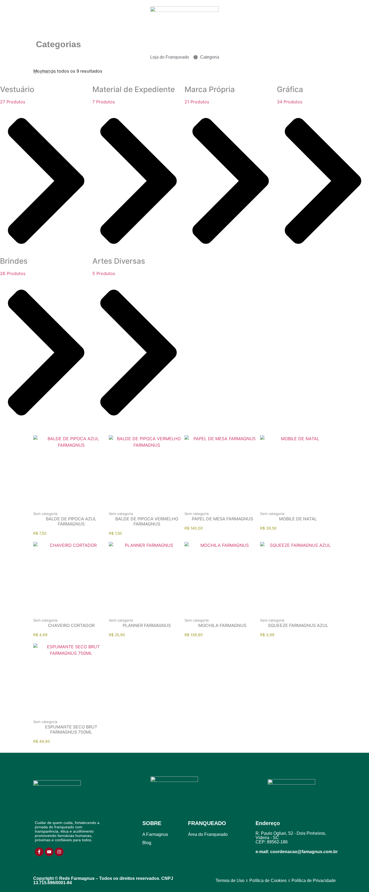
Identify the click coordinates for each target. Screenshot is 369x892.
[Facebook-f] (39, 851)
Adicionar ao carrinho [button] (80, 509)
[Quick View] (62, 509)
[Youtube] (49, 851)
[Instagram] (59, 851)
